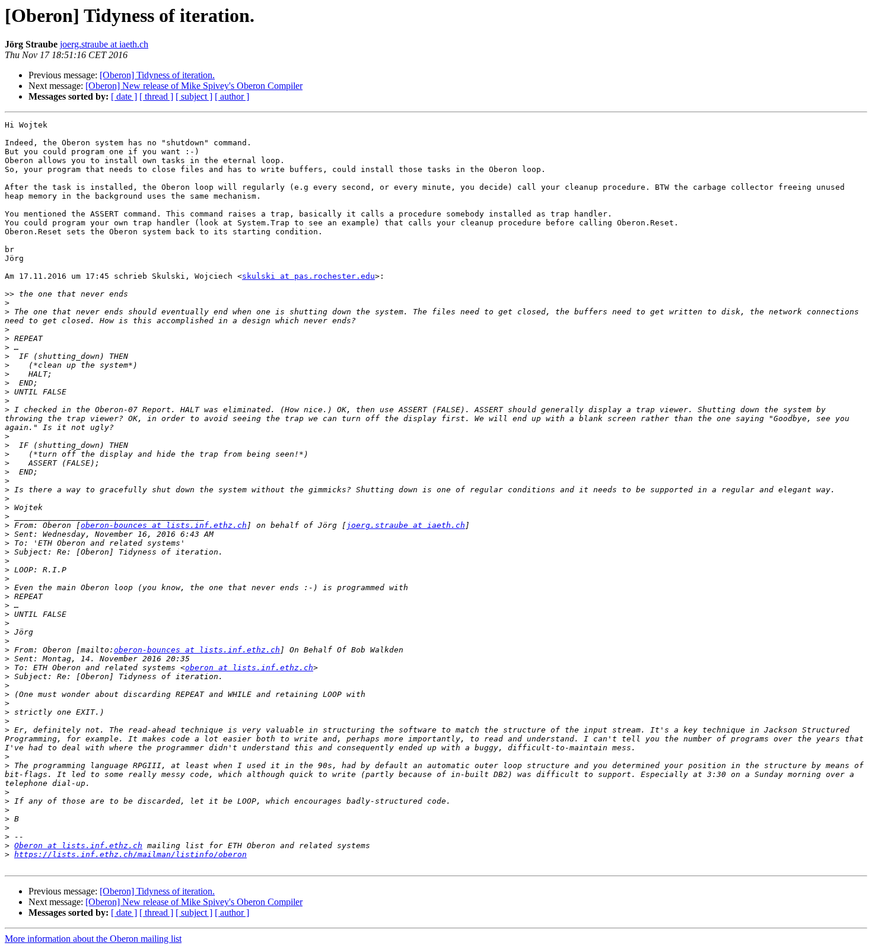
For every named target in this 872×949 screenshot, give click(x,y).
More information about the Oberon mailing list (93, 939)
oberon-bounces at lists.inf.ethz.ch (164, 525)
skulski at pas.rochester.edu (308, 276)
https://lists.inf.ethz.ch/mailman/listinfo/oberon (130, 854)
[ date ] (124, 96)
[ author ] (232, 96)
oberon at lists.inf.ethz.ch (249, 667)
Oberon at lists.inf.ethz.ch (78, 845)
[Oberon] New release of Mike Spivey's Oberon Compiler (194, 86)
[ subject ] (194, 96)
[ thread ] (156, 96)
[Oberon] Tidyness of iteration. (157, 75)
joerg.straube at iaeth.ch (104, 44)
